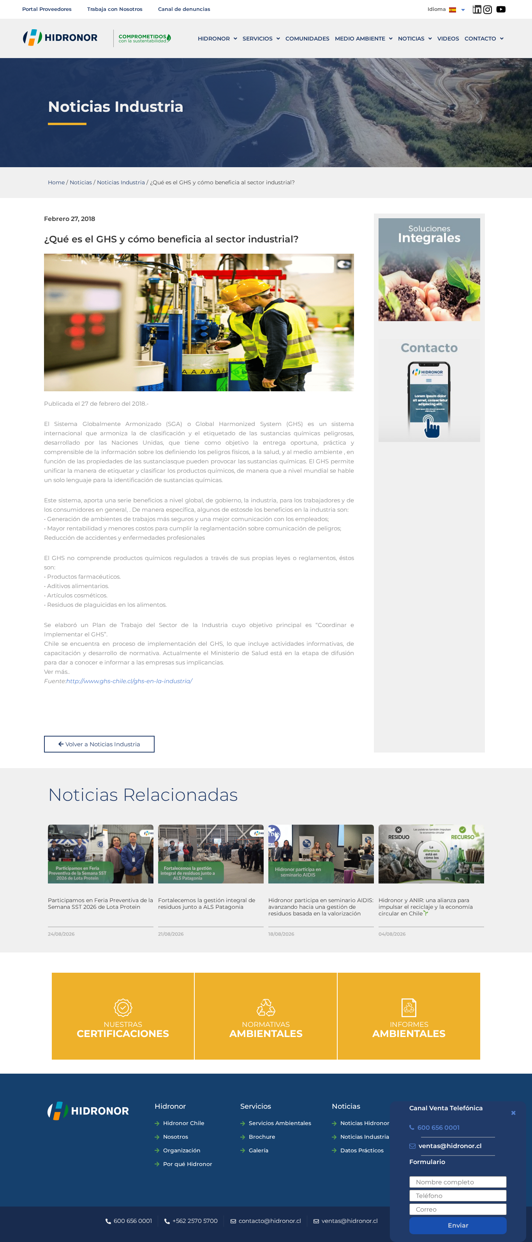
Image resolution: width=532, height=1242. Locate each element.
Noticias (411, 38)
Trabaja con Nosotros (115, 9)
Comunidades (307, 38)
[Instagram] (488, 9)
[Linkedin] (477, 9)
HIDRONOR (214, 38)
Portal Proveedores (47, 9)
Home (56, 182)
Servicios (258, 38)
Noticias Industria (121, 182)
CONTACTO (480, 38)
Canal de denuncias (184, 9)
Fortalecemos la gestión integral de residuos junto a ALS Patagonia (206, 903)
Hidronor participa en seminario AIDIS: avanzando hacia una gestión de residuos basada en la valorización (320, 907)
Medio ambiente (360, 38)
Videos (448, 38)
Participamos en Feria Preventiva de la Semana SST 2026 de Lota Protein (100, 903)
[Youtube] (501, 9)
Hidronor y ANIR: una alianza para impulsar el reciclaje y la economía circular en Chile (426, 907)
